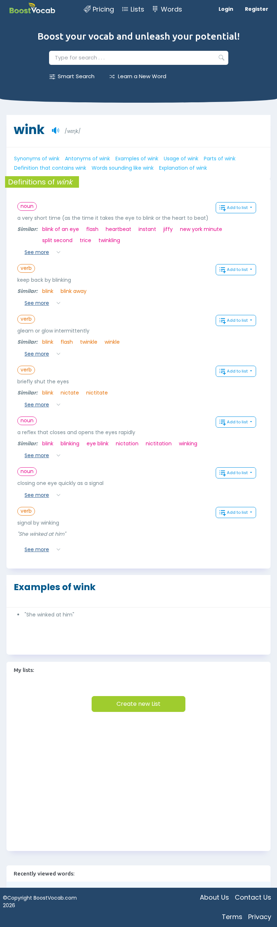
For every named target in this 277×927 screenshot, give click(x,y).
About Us (214, 897)
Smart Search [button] (76, 76)
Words (171, 9)
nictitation (159, 443)
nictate (70, 392)
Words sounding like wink (123, 167)
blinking (70, 443)
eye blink (98, 443)
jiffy (168, 229)
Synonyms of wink (37, 158)
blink (47, 291)
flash (92, 229)
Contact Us (253, 897)
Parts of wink (220, 158)
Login (226, 9)
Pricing (103, 9)
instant (147, 229)
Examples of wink (136, 158)
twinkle (88, 342)
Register (256, 9)
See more (37, 252)
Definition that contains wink (50, 167)
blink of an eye (60, 229)
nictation (127, 443)
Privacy (259, 916)
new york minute (201, 229)
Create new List (138, 704)
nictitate (97, 392)
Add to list (238, 207)
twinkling (109, 240)
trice (85, 240)
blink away (74, 291)
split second (57, 240)
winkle (112, 342)
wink (29, 126)
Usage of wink (181, 158)
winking (188, 443)
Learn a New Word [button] (142, 76)
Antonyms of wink (87, 158)
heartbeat (118, 229)
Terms (232, 916)
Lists (137, 9)
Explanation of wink (183, 167)
